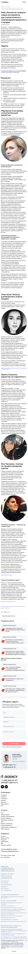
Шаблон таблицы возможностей (8, 601)
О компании (4, 798)
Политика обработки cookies (9, 849)
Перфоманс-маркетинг (7, 820)
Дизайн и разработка (7, 823)
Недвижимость (5, 838)
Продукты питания (6, 845)
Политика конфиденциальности (9, 851)
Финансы (3, 836)
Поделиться (6, 612)
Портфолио (4, 795)
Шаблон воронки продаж (6, 574)
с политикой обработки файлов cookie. (9, 941)
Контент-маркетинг (6, 818)
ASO (2, 822)
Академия (3, 797)
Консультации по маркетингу (9, 827)
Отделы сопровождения (7, 816)
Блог (2, 805)
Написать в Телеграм (18, 761)
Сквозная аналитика (6, 825)
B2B (2, 843)
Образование (4, 841)
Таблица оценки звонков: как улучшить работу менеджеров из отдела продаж (14, 368)
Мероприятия (5, 804)
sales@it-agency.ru (9, 765)
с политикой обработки (16, 747)
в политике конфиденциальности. (16, 945)
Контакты (3, 800)
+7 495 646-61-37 (9, 767)
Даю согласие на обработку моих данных (13, 746)
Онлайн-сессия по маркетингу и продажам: (10, 70)
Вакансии (3, 802)
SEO (2, 813)
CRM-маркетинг (5, 829)
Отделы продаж (5, 814)
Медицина (4, 840)
